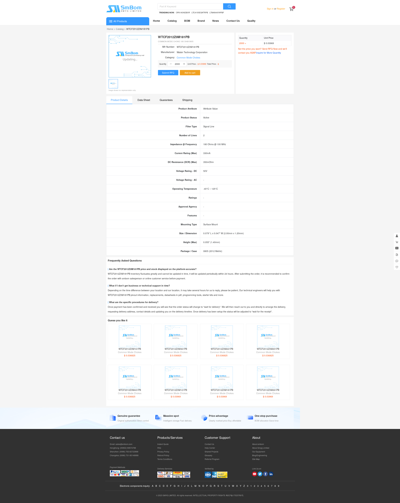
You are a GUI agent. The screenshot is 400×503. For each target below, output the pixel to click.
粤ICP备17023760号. (235, 495)
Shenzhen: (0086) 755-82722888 (124, 451)
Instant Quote (163, 444)
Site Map (256, 459)
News (215, 20)
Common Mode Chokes (188, 57)
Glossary (208, 455)
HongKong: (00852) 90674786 (123, 447)
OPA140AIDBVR (183, 12)
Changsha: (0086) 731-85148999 (124, 455)
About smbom (258, 444)
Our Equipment (258, 451)
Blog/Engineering (259, 455)
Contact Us (233, 20)
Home (156, 20)
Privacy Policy (163, 451)
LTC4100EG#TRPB (200, 12)
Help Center (210, 447)
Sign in (270, 8)
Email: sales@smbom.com (121, 444)
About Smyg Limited (260, 447)
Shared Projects (211, 451)
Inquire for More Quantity (268, 52)
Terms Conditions (164, 459)
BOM (187, 20)
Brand (201, 20)
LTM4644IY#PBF (217, 12)
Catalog (172, 20)
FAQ (159, 447)
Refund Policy (163, 455)
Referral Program (212, 459)
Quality (251, 20)
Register (280, 8)
